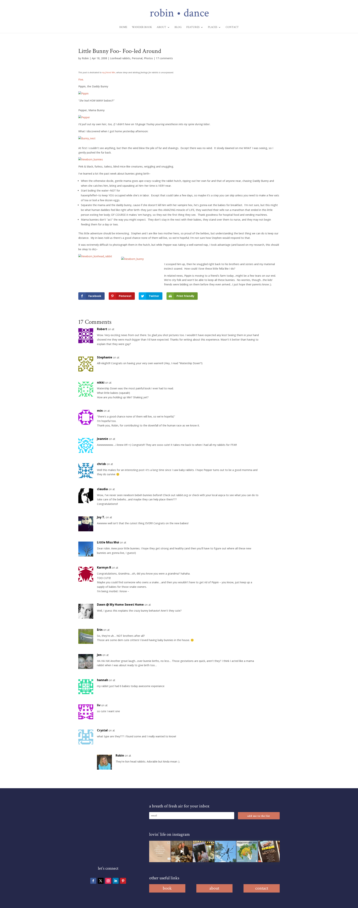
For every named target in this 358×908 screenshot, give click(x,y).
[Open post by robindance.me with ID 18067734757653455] (225, 851)
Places (212, 27)
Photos (148, 58)
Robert (102, 329)
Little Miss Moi (108, 542)
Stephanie (104, 357)
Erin (100, 630)
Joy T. (101, 517)
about (214, 888)
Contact (232, 27)
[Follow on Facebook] (93, 881)
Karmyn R (104, 567)
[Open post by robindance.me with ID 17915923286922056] (203, 851)
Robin (85, 58)
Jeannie (102, 439)
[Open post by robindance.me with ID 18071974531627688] (160, 851)
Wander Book (142, 27)
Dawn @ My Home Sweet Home (120, 604)
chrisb (101, 464)
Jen (99, 655)
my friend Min (108, 72)
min (100, 411)
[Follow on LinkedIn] (116, 881)
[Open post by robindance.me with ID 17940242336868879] (247, 851)
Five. (81, 79)
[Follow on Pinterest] (123, 881)
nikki (100, 382)
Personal (137, 58)
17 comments (164, 58)
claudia (102, 489)
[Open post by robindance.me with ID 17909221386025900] (181, 851)
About (161, 27)
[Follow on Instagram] (108, 881)
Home (123, 27)
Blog (178, 27)
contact (261, 888)
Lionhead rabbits (120, 58)
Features (193, 27)
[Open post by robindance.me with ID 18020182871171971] (269, 851)
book (167, 888)
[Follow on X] (101, 881)
